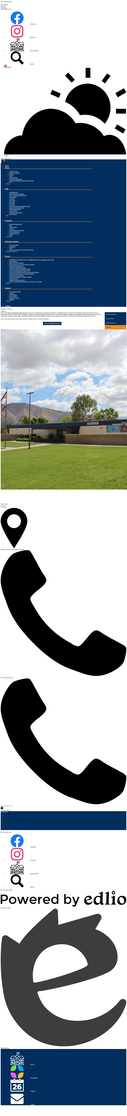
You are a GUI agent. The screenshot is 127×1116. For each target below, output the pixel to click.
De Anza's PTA (13, 278)
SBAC (11, 235)
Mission (11, 174)
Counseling (12, 246)
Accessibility (7, 817)
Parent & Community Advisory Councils (20, 277)
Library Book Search (15, 291)
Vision (11, 176)
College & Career (14, 233)
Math (10, 225)
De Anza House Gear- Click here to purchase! (21, 264)
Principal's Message (14, 173)
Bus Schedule (13, 296)
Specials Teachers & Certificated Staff (19, 206)
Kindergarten (13, 197)
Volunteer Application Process (17, 267)
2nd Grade (12, 200)
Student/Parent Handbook (16, 266)
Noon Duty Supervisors (15, 212)
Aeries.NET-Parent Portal (16, 263)
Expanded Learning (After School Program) (21, 250)
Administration (13, 192)
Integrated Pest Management (17, 280)
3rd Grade (12, 201)
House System (13, 177)
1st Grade (12, 198)
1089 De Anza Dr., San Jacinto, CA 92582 (12, 549)
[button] (7, 168)
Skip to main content (6, 1)
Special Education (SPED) (16, 208)
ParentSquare (34, 1078)
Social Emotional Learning (16, 230)
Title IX (6, 821)
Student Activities (14, 298)
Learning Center (13, 245)
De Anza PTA (13, 214)
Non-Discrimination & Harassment (13, 829)
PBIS (10, 248)
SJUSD (32, 1064)
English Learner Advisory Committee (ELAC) (22, 274)
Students (3, 309)
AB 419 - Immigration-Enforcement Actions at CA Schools (25, 281)
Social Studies (13, 227)
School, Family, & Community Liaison (19, 269)
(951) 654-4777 (9, 677)
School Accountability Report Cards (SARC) (21, 180)
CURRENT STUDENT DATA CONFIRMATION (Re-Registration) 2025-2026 (31, 260)
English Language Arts (15, 224)
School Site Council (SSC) (16, 275)
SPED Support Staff (14, 209)
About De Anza (13, 171)
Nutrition (11, 299)
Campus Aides (13, 211)
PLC (10, 182)
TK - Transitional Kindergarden (18, 195)
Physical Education (14, 232)
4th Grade (12, 203)
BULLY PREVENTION (11, 825)
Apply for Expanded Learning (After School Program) (24, 272)
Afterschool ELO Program (16, 194)
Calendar (11, 293)
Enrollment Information (15, 179)
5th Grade (12, 205)
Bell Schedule (13, 261)
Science (11, 229)
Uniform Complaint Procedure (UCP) (19, 270)
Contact (32, 1104)
